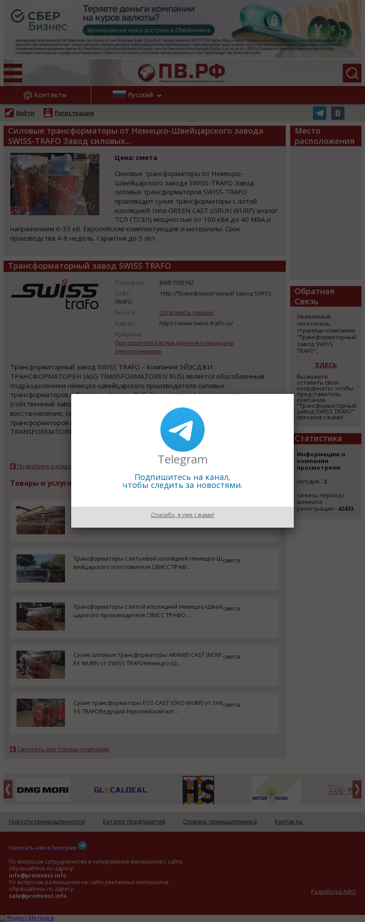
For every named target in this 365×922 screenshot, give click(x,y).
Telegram (183, 459)
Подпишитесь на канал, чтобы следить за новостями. (183, 480)
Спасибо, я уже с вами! (182, 515)
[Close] (294, 394)
